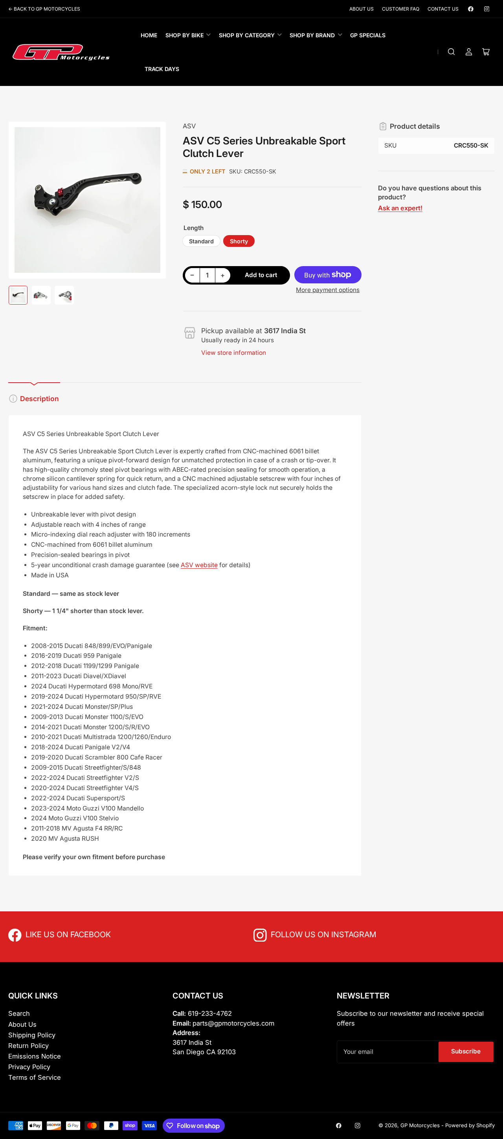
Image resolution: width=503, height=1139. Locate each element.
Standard (201, 241)
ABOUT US (361, 9)
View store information (233, 352)
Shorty (239, 241)
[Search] (451, 51)
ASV (189, 126)
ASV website (199, 565)
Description (39, 398)
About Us (22, 1024)
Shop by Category (247, 35)
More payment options (328, 290)
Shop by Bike (184, 35)
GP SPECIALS (368, 35)
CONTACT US (443, 9)
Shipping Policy (31, 1035)
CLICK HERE (43, 934)
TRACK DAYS (162, 69)
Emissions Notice (34, 1056)
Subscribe (466, 1051)
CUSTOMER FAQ (400, 9)
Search (19, 1013)
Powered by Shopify (470, 1125)
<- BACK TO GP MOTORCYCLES (44, 9)
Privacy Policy (29, 1067)
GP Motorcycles (420, 1125)
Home (149, 35)
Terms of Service (34, 1077)
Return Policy (28, 1046)
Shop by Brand (312, 35)
